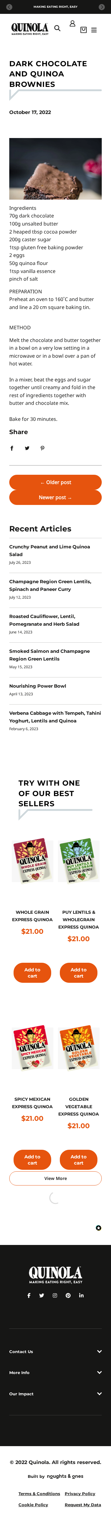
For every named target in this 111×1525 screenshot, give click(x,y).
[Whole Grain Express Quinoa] (32, 861)
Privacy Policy (80, 1493)
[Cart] (83, 29)
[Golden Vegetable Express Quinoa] (79, 1048)
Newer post (52, 497)
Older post (58, 482)
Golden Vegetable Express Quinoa (78, 1106)
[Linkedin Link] (81, 1295)
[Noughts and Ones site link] (64, 1477)
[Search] (57, 29)
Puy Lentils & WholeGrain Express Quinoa (78, 919)
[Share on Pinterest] (42, 447)
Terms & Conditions (39, 1493)
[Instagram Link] (54, 1295)
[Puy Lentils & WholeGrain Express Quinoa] (79, 861)
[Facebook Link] (29, 1295)
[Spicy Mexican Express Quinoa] (32, 1048)
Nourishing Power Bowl (37, 686)
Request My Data (83, 1504)
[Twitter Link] (41, 1295)
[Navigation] (94, 29)
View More (55, 1178)
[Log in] (72, 23)
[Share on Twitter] (27, 447)
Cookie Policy (33, 1504)
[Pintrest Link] (68, 1295)
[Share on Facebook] (12, 447)
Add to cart (32, 973)
